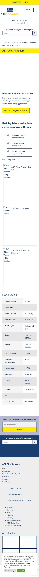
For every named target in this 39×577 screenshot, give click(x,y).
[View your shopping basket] (37, 9)
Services (10, 510)
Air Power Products (14, 520)
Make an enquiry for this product (16, 111)
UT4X (27, 301)
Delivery (10, 518)
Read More (7, 567)
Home (7, 42)
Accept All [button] (21, 571)
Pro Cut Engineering (14, 525)
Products (10, 507)
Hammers (24, 42)
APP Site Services (13, 523)
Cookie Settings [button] (9, 571)
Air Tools (14, 42)
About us (10, 515)
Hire (8, 512)
